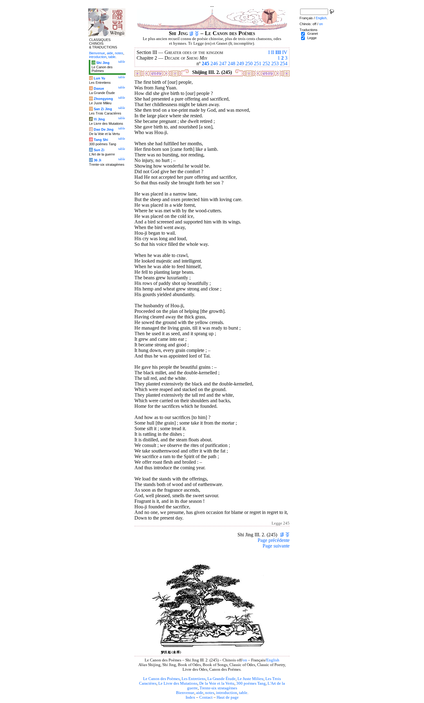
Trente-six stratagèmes (218, 688)
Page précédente (274, 540)
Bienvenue (185, 693)
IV (284, 52)
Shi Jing (103, 63)
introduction (226, 693)
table (243, 693)
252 (266, 63)
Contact (206, 697)
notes (209, 693)
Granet (312, 33)
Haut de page (228, 697)
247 (223, 63)
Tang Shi (101, 140)
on (245, 660)
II (272, 52)
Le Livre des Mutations (177, 683)
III (278, 52)
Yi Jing (99, 119)
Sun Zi (99, 150)
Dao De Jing (104, 129)
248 (231, 63)
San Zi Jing (103, 109)
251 (257, 63)
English (272, 660)
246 (214, 63)
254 (283, 63)
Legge (312, 38)
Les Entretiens (193, 679)
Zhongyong (103, 99)
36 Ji (97, 160)
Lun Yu (99, 78)
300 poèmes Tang (251, 683)
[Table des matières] (197, 33)
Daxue (99, 88)
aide (199, 693)
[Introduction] (191, 33)
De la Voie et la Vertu (216, 683)
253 (275, 63)
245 (205, 63)
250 (249, 63)
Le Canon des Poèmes (161, 679)
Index (190, 697)
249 (240, 63)
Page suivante (276, 545)
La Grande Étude (221, 679)
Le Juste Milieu (250, 679)
